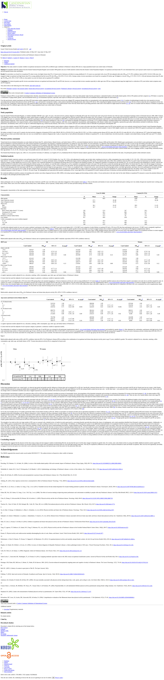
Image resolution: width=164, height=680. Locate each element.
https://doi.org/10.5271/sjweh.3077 (93, 533)
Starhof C (10, 58)
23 (148, 427)
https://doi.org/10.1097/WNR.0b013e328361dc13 (130, 486)
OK (53, 677)
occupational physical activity (53, 88)
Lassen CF (16, 58)
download (6, 609)
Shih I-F (4, 58)
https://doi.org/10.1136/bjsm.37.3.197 (81, 591)
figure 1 (121, 329)
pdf (30, 49)
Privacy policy (8, 668)
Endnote (3, 629)
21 (134, 416)
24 (40, 428)
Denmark (9, 88)
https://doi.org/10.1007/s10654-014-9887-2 (143, 516)
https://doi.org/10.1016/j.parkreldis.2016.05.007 (102, 521)
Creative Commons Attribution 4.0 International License (40, 93)
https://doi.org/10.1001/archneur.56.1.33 (70, 551)
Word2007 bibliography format (9, 635)
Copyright (7, 667)
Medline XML (5, 630)
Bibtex (2, 632)
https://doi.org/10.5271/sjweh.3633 (10, 52)
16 (63, 120)
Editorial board (8, 664)
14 (129, 103)
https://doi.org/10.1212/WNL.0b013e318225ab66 (80, 481)
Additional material (9, 64)
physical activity (76, 88)
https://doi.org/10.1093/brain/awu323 (118, 527)
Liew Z (27, 58)
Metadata (6, 60)
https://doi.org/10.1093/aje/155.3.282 (142, 585)
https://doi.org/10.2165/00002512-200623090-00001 (107, 463)
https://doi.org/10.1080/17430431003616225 (72, 574)
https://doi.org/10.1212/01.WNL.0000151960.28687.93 (98, 498)
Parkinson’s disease (66, 88)
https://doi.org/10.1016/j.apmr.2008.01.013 (145, 492)
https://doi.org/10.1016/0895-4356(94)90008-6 (121, 597)
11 (36, 102)
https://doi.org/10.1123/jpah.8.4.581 (128, 556)
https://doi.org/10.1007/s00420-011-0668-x (123, 539)
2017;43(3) (20, 49)
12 (130, 102)
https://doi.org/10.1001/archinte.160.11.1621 (122, 580)
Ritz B (32, 58)
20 (83, 408)
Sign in (6, 12)
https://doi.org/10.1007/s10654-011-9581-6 (110, 469)
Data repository (8, 671)
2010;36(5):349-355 (35, 85)
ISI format (3, 634)
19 (114, 407)
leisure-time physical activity (36, 88)
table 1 (85, 182)
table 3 (97, 281)
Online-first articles (9, 670)
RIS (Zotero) (4, 627)
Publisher (6, 661)
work (99, 88)
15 (41, 120)
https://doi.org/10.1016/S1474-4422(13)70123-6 (135, 562)
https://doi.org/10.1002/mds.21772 (105, 504)
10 (53, 399)
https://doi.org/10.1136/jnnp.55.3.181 (123, 545)
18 (145, 393)
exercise (14, 88)
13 (127, 103)
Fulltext (6, 62)
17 (87, 146)
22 (146, 427)
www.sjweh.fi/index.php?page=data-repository (114, 146)
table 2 (52, 229)
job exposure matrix (22, 88)
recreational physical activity (89, 88)
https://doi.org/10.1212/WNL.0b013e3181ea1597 (100, 510)
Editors (6, 662)
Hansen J (22, 58)
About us (6, 665)
